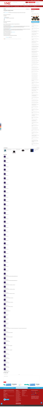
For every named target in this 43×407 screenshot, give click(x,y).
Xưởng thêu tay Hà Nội (36, 398)
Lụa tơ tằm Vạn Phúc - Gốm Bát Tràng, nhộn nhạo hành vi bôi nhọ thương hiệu (35, 141)
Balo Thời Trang (23, 393)
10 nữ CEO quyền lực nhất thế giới (35, 62)
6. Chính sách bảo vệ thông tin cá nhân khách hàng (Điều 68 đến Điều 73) (18, 401)
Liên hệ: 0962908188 (5, 393)
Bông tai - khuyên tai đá (36, 397)
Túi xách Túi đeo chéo (24, 392)
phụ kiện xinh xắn (6, 12)
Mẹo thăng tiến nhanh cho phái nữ (35, 67)
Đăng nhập (36, 0)
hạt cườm (12, 26)
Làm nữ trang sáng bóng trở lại (35, 58)
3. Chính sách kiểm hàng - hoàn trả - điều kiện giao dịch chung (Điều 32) (18, 395)
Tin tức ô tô (33, 10)
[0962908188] (1, 403)
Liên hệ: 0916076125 (5, 397)
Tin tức (33, 11)
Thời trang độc (7, 37)
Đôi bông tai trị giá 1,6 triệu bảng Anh (35, 60)
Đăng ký (38, 0)
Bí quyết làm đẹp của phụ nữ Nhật (35, 100)
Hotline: (32, 2)
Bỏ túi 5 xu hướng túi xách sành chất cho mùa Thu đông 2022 (36, 150)
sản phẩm (32, 0)
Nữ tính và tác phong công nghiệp (35, 102)
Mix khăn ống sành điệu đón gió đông (35, 69)
